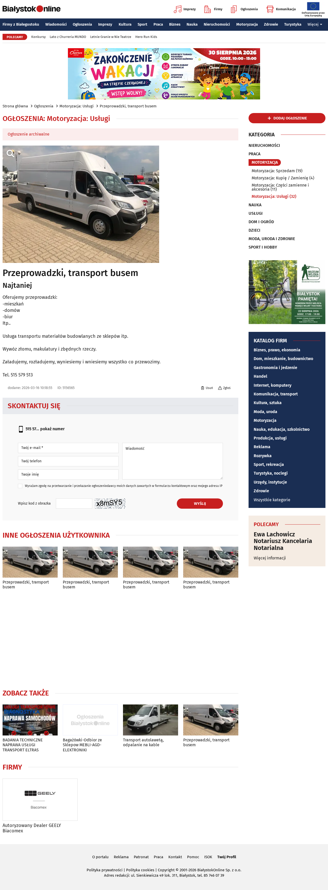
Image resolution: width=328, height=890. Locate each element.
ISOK (208, 857)
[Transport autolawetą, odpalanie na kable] (150, 719)
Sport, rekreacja (269, 464)
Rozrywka (263, 455)
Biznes (174, 24)
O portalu (100, 857)
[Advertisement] (120, 638)
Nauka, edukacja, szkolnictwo (282, 429)
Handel (260, 376)
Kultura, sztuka (268, 402)
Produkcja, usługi (270, 438)
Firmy (218, 9)
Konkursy (38, 36)
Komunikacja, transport (276, 394)
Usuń (209, 388)
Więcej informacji (270, 558)
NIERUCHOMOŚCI (264, 146)
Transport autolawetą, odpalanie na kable (143, 742)
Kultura (125, 24)
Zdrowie (271, 24)
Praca (158, 24)
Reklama (262, 446)
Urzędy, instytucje (270, 482)
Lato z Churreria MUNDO (68, 36)
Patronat (141, 857)
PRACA (254, 154)
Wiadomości (56, 24)
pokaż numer (52, 428)
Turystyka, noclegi (271, 473)
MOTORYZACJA (265, 162)
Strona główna (15, 106)
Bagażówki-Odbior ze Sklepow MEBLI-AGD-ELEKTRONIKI (82, 745)
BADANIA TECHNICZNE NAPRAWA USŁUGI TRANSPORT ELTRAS (23, 745)
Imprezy (189, 9)
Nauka (192, 24)
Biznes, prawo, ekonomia (277, 349)
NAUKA (255, 205)
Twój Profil (226, 857)
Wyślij (200, 503)
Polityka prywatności (104, 870)
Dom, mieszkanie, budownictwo (283, 358)
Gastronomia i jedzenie (275, 367)
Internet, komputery (272, 385)
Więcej (313, 24)
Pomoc (193, 857)
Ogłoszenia (249, 9)
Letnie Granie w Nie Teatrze (110, 36)
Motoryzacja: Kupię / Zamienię (280, 178)
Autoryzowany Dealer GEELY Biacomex (32, 828)
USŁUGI (256, 213)
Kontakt (175, 857)
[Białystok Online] (31, 9)
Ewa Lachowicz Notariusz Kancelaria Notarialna (283, 541)
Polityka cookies (140, 870)
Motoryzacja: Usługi (76, 106)
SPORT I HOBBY (263, 247)
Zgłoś (227, 388)
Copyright (166, 870)
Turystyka (292, 24)
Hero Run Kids (146, 36)
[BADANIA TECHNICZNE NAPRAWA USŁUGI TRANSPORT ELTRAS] (30, 719)
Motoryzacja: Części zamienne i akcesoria (280, 187)
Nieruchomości (217, 24)
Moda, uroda (265, 411)
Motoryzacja (247, 24)
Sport (142, 24)
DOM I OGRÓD (261, 222)
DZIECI (254, 230)
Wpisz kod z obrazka (34, 503)
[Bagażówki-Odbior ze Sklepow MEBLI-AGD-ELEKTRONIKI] (90, 719)
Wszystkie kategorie (272, 499)
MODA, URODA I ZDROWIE (272, 239)
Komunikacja (286, 9)
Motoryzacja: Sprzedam (273, 170)
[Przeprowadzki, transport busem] (30, 562)
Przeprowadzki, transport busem (128, 106)
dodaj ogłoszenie (290, 118)
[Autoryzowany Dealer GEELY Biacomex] (40, 800)
